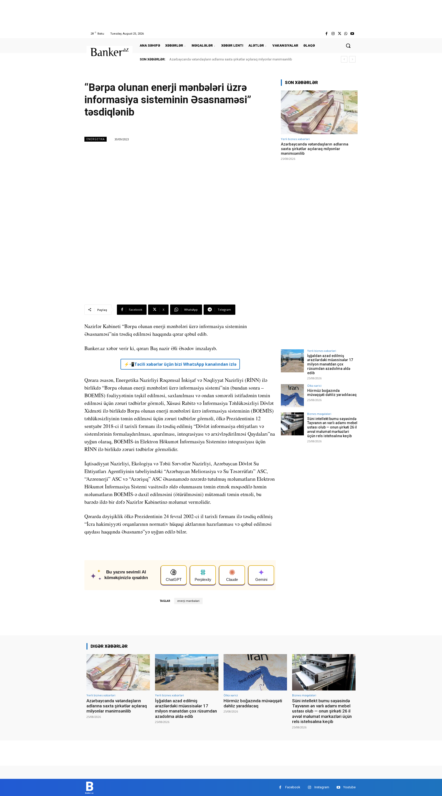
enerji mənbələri (188, 601)
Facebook (292, 787)
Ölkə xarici (314, 385)
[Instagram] (333, 33)
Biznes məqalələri (319, 413)
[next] (352, 59)
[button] (348, 45)
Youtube (349, 787)
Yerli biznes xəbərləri (295, 139)
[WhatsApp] (346, 33)
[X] (339, 33)
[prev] (344, 59)
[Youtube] (352, 33)
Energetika (95, 139)
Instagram (321, 787)
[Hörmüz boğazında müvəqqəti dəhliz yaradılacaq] (292, 395)
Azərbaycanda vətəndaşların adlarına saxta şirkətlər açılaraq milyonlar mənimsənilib (230, 59)
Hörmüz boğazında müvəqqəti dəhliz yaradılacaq (332, 393)
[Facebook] (326, 33)
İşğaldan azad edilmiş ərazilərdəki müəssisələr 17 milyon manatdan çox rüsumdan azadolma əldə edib (330, 364)
